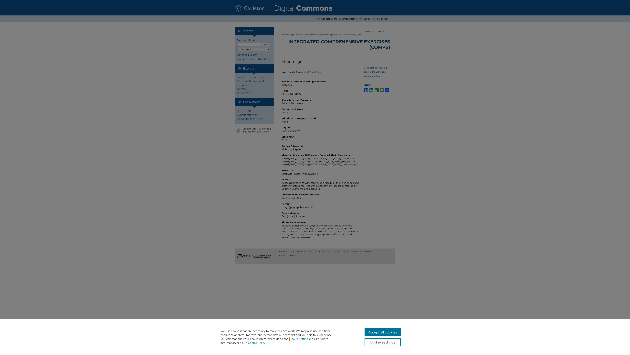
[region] (315, 337)
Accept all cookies (382, 332)
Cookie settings (300, 339)
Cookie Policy (256, 342)
